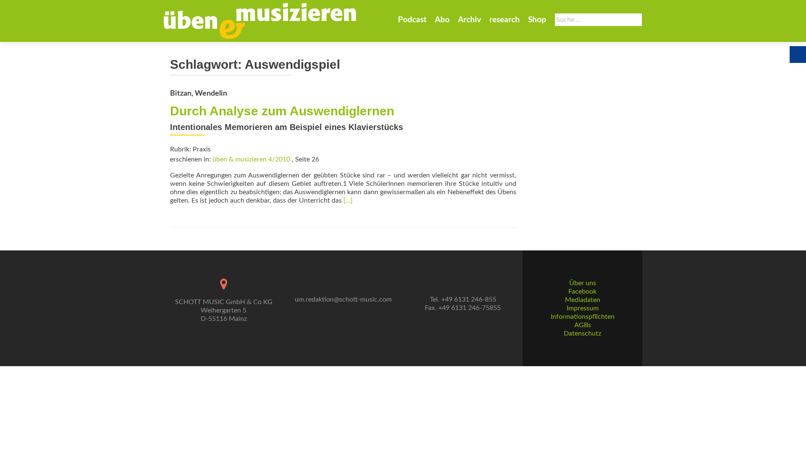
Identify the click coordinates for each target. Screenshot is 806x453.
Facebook (582, 291)
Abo (442, 20)
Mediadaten (582, 300)
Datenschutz (582, 333)
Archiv (469, 20)
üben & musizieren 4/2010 (251, 159)
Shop (537, 20)
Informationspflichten (583, 316)
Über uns (582, 283)
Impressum (583, 308)
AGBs (582, 325)
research (504, 20)
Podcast (412, 20)
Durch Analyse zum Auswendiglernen (282, 111)
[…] (348, 200)
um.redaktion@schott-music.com (343, 299)
